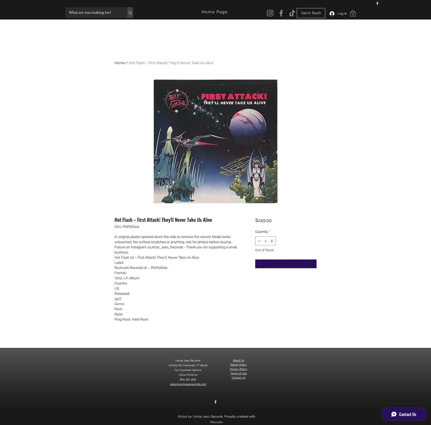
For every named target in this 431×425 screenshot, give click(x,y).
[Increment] (272, 241)
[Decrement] (259, 241)
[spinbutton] (265, 241)
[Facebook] (377, 3)
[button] (353, 13)
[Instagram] (270, 13)
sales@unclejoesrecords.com (188, 384)
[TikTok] (292, 13)
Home (119, 63)
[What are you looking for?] (130, 12)
